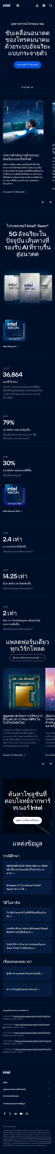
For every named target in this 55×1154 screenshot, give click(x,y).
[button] (26, 1082)
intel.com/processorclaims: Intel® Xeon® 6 (32, 1033)
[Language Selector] (43, 5)
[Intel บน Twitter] (10, 1114)
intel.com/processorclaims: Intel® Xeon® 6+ (32, 1016)
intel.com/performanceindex (28, 1137)
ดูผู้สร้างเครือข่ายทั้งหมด (27, 820)
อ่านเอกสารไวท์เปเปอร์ (27, 64)
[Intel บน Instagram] (27, 1114)
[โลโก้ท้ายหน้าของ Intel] (7, 1072)
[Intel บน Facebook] (5, 1114)
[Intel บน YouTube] (21, 1114)
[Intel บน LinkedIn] (16, 1114)
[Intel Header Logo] (7, 5)
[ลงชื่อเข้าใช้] (37, 5)
